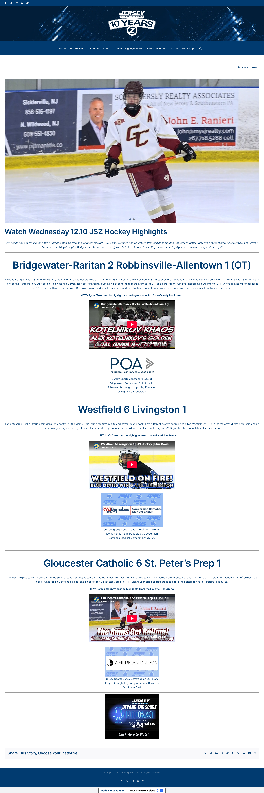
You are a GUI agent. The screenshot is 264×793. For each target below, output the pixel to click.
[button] (200, 48)
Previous (243, 67)
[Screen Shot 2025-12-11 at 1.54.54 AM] (132, 150)
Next (254, 67)
